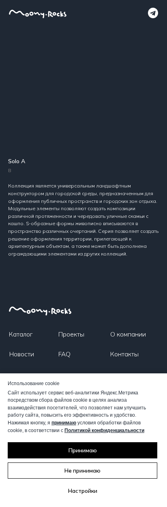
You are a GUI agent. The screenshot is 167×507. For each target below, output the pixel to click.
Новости (21, 354)
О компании (128, 334)
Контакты (124, 354)
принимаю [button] (63, 423)
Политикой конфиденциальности (104, 430)
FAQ (64, 354)
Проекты (71, 334)
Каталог (20, 334)
